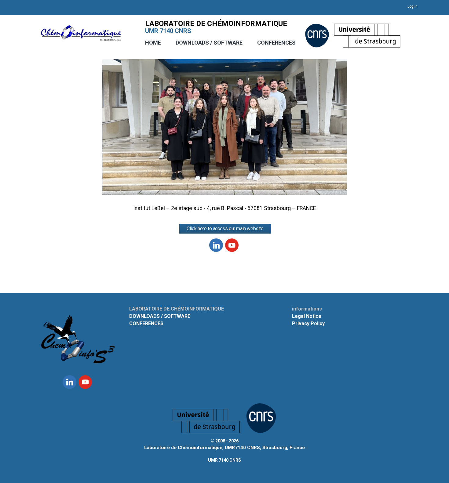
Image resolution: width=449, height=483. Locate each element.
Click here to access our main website (225, 228)
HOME (153, 42)
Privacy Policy (308, 323)
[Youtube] (232, 245)
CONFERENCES (276, 42)
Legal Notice (306, 316)
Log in (412, 6)
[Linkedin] (216, 245)
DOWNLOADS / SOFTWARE (209, 42)
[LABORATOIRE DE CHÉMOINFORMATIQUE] (81, 37)
